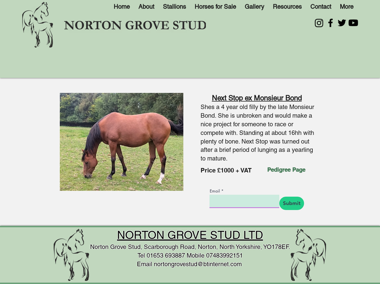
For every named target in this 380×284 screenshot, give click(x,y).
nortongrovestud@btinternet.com (198, 264)
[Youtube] (353, 22)
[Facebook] (330, 22)
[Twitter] (341, 22)
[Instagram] (319, 22)
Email (215, 191)
